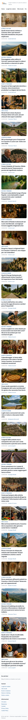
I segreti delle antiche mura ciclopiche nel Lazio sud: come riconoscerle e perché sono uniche (13, 441)
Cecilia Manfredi (12, 38)
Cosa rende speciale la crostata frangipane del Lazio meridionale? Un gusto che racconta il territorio (13, 388)
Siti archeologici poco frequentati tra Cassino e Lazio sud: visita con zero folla (13, 141)
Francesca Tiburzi (12, 119)
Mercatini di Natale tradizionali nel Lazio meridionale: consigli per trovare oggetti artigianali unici (13, 224)
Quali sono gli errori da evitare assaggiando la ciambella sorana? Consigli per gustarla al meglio (13, 663)
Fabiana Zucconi (12, 337)
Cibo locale (20, 9)
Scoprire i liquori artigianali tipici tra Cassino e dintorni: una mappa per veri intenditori (13, 250)
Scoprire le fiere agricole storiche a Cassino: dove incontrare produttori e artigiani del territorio (13, 88)
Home (3, 9)
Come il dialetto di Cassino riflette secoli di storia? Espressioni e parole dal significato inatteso (13, 168)
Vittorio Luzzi (11, 172)
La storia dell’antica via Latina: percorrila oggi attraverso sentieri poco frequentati (13, 304)
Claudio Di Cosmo (12, 65)
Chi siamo (3, 701)
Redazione (4, 704)
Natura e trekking (6, 57)
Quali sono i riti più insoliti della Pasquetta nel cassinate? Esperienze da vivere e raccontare (13, 637)
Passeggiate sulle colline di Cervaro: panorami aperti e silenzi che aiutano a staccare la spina (13, 61)
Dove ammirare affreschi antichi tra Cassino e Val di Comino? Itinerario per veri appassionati (14, 581)
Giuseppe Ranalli (12, 308)
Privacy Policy (5, 708)
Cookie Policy (4, 710)
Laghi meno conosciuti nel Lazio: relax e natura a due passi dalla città (13, 415)
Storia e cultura (6, 28)
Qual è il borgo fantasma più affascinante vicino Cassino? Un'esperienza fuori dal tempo (12, 277)
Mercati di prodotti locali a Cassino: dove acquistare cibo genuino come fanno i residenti (14, 526)
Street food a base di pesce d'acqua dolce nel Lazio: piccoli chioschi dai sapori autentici (12, 115)
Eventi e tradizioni (6, 84)
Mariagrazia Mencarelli (13, 419)
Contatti (3, 706)
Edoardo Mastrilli (12, 201)
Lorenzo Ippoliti (12, 445)
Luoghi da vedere (11, 9)
